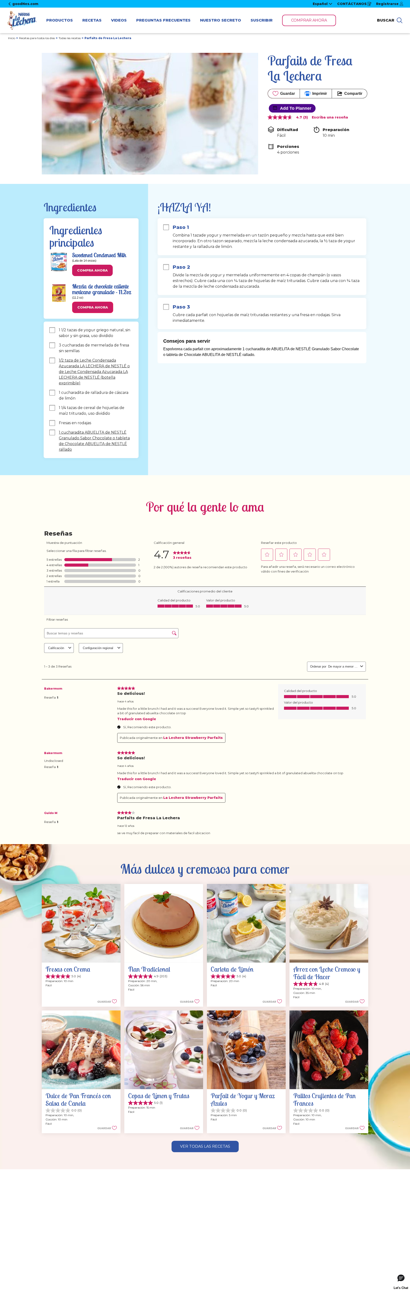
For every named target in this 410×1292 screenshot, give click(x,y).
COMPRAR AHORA (309, 20)
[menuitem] (60, 20)
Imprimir (319, 93)
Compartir (353, 93)
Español (320, 3)
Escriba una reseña (330, 117)
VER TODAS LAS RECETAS (205, 1146)
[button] (92, 270)
